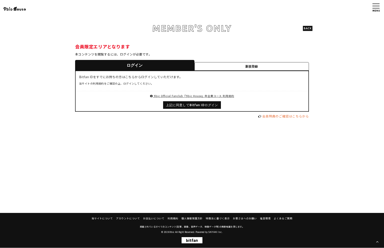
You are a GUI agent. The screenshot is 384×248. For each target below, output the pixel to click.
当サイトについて (102, 218)
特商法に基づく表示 (218, 218)
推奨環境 (265, 218)
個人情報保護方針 (192, 218)
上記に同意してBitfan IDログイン (192, 105)
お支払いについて (153, 218)
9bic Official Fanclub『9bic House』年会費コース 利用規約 (193, 96)
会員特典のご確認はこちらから (285, 116)
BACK (308, 28)
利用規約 (173, 218)
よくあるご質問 (283, 218)
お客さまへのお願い (245, 218)
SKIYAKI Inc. (215, 232)
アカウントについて (128, 218)
